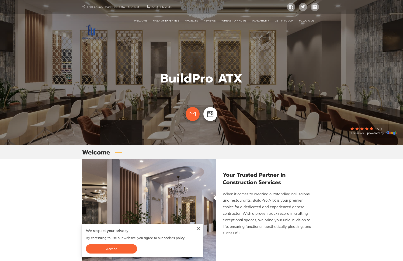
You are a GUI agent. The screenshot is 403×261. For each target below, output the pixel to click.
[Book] (210, 114)
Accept (111, 249)
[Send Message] (193, 114)
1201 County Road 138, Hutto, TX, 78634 (113, 7)
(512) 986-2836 (161, 7)
